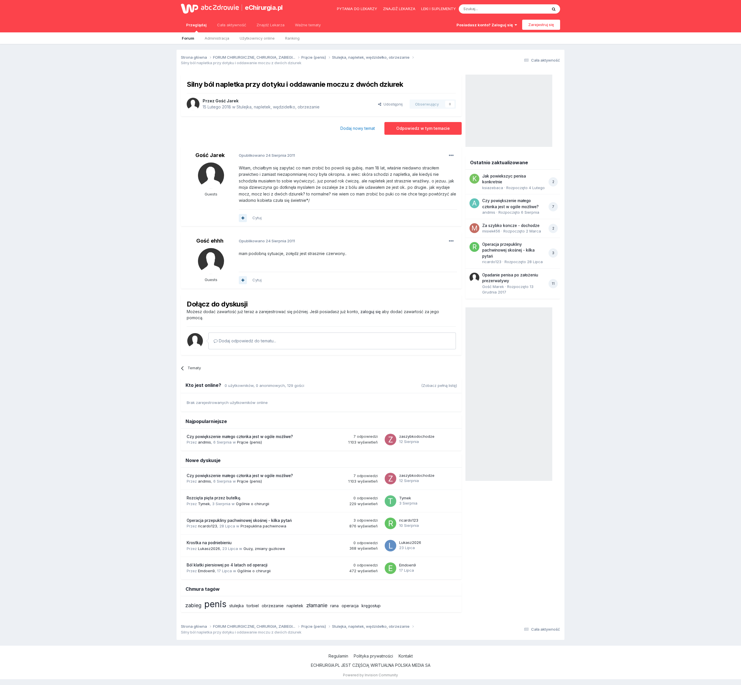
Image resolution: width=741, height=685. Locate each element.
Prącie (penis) (249, 442)
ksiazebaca (492, 187)
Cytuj (257, 217)
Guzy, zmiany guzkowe (264, 548)
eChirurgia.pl (264, 7)
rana (334, 605)
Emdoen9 (206, 570)
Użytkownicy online (257, 38)
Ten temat (531, 9)
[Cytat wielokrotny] (243, 218)
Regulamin (338, 655)
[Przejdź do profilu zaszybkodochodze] (390, 439)
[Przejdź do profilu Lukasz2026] (390, 545)
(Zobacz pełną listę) (439, 385)
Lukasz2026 (209, 548)
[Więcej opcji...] (451, 155)
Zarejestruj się (541, 24)
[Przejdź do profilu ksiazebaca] (474, 179)
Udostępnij (392, 104)
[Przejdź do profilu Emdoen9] (390, 568)
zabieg (193, 605)
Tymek (204, 503)
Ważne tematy (308, 25)
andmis (204, 442)
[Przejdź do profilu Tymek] (390, 501)
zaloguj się (370, 311)
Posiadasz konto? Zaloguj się (485, 25)
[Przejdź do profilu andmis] (474, 203)
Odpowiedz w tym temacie (423, 128)
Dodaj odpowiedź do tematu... (247, 340)
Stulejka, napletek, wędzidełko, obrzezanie (278, 106)
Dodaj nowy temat (357, 128)
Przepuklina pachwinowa (263, 526)
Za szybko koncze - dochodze (511, 225)
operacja (350, 605)
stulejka (236, 605)
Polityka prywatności (373, 655)
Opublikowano (267, 155)
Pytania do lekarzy (357, 8)
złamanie (316, 605)
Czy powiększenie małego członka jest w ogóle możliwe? (240, 436)
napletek (295, 605)
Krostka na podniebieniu (209, 542)
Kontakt (406, 655)
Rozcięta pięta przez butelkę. (214, 498)
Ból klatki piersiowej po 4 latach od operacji (227, 565)
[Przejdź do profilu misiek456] (474, 228)
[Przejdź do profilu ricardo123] (390, 523)
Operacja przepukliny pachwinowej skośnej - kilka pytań (239, 520)
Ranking (292, 38)
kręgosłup (371, 605)
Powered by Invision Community (370, 675)
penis (215, 604)
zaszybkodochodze (416, 436)
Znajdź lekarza (399, 8)
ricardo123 (207, 526)
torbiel (253, 605)
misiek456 (491, 231)
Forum (188, 38)
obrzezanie (273, 605)
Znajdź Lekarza (270, 25)
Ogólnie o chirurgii (252, 503)
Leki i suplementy (438, 8)
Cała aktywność (231, 25)
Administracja (217, 38)
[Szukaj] (553, 9)
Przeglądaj (196, 25)
